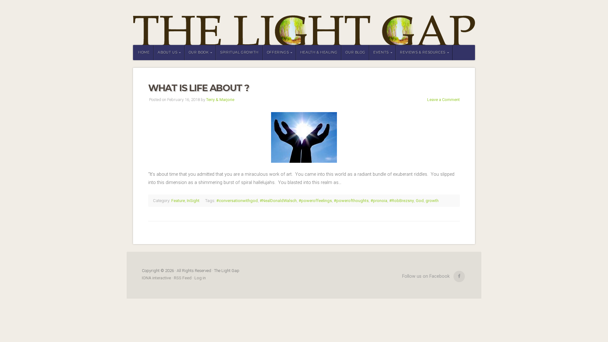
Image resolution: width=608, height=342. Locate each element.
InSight (193, 200)
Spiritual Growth (239, 52)
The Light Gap (304, 22)
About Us (167, 52)
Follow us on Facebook (426, 276)
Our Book (199, 52)
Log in (200, 278)
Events (381, 52)
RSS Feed (183, 278)
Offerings (278, 52)
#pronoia (378, 200)
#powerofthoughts (351, 200)
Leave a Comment (443, 99)
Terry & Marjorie (220, 99)
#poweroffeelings (315, 200)
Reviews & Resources (422, 52)
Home (143, 52)
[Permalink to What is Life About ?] (304, 137)
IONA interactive (157, 278)
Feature (178, 200)
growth (432, 200)
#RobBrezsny (401, 200)
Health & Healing (319, 52)
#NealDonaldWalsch (278, 200)
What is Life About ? (198, 87)
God (420, 200)
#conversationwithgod (237, 200)
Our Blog (355, 52)
